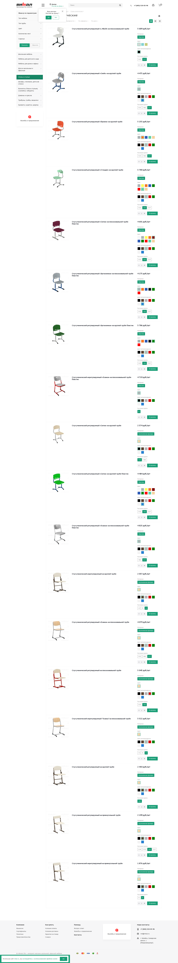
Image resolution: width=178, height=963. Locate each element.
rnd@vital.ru (145, 934)
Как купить (49, 925)
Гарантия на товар (51, 934)
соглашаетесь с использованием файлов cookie (40, 959)
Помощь (77, 925)
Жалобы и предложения (83, 931)
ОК (64, 959)
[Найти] (120, 5)
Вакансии (19, 928)
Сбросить (35, 45)
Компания (20, 925)
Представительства (23, 937)
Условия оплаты (51, 928)
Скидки (48, 937)
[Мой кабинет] (153, 5)
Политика (19, 934)
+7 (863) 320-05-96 (141, 5)
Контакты (78, 935)
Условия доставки (51, 931)
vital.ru (16, 959)
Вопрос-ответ (79, 928)
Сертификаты (21, 931)
